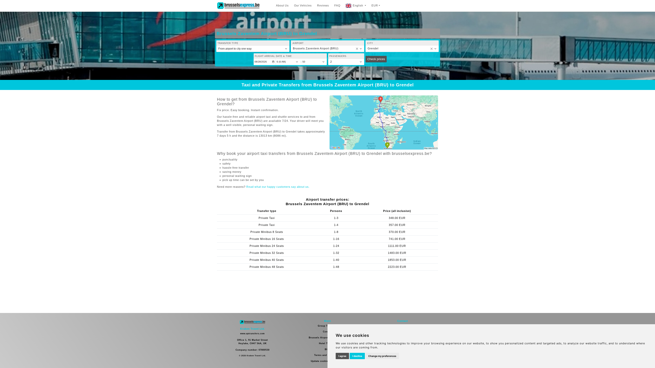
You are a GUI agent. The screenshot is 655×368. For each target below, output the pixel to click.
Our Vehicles (303, 5)
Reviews (323, 5)
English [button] (358, 5)
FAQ (337, 5)
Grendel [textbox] (373, 48)
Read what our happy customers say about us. (277, 186)
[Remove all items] (357, 49)
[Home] (238, 6)
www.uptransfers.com (252, 333)
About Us (282, 5)
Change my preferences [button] (382, 356)
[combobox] (327, 48)
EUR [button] (375, 5)
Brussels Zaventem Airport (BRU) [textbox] (315, 48)
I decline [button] (357, 356)
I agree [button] (342, 356)
